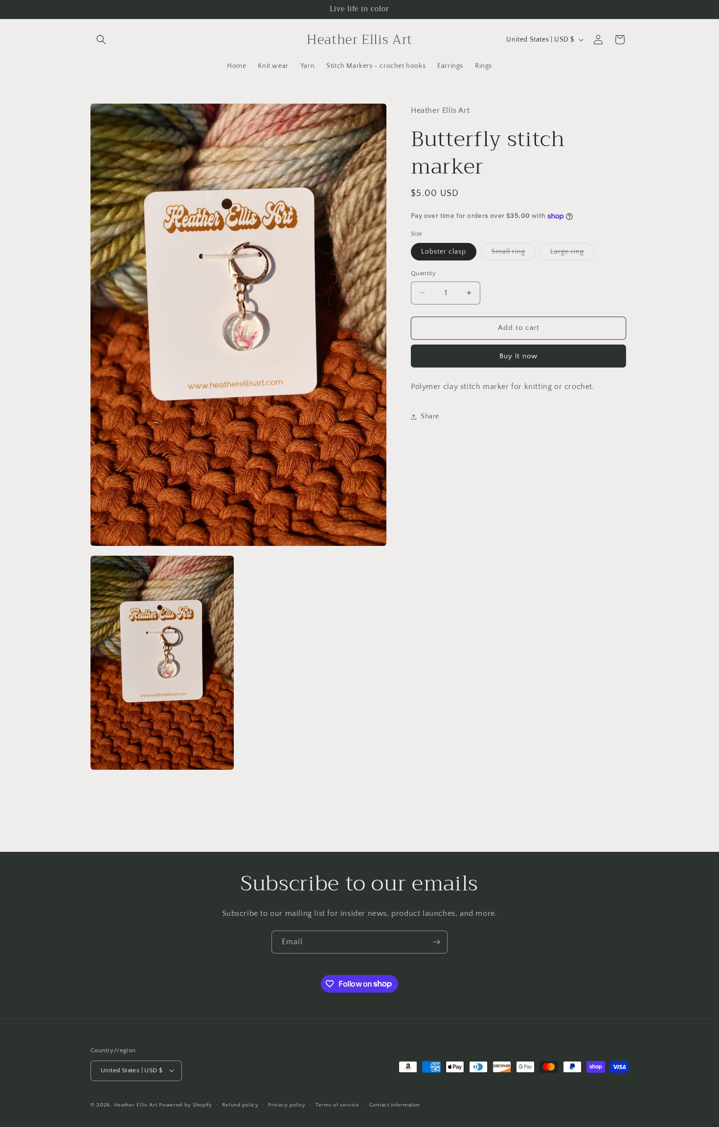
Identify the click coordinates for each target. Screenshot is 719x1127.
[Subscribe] (436, 942)
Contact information (394, 1104)
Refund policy (240, 1104)
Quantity (423, 273)
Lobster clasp (443, 252)
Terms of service (337, 1104)
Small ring (514, 253)
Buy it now (518, 356)
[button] (101, 39)
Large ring (572, 253)
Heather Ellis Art (135, 1104)
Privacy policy (287, 1104)
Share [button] (430, 416)
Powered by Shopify (185, 1104)
